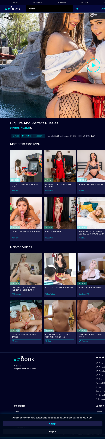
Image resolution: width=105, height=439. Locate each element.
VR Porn (14, 2)
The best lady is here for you (25, 185)
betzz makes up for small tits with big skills (58, 336)
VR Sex (99, 379)
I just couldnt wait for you (26, 232)
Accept (52, 424)
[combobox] (49, 8)
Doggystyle (26, 136)
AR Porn (99, 375)
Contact (99, 412)
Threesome (38, 136)
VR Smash (37, 2)
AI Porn (99, 387)
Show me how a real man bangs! (24, 336)
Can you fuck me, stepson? (59, 288)
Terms (16, 412)
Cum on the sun (53, 232)
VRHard (48, 341)
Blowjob (16, 136)
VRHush (15, 341)
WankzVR (25, 128)
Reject (52, 431)
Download (14, 128)
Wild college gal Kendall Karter (58, 185)
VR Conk (84, 2)
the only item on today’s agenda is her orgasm (24, 289)
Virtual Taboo (50, 294)
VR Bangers (61, 2)
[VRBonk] (24, 359)
